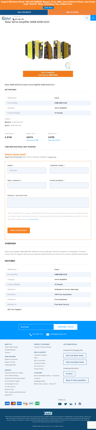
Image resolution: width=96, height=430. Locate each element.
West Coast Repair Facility (75, 362)
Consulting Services (11, 384)
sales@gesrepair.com (58, 334)
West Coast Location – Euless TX (45, 384)
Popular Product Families (42, 347)
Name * (11, 166)
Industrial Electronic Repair (14, 373)
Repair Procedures (11, 359)
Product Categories (42, 344)
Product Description (17, 196)
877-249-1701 (19, 19)
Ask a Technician (39, 361)
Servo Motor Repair (11, 376)
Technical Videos (40, 363)
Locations (38, 373)
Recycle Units (9, 389)
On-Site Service (10, 387)
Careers (7, 353)
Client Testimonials (11, 347)
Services (8, 370)
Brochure (69, 373)
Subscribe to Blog (65, 327)
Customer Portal (70, 344)
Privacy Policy (33, 219)
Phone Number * (57, 181)
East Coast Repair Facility (75, 355)
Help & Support (40, 352)
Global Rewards (10, 350)
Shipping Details (10, 365)
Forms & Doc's (39, 366)
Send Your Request (18, 230)
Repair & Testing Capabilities (76, 380)
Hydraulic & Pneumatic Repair (15, 378)
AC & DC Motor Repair (12, 381)
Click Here (48, 7)
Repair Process (10, 362)
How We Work (10, 357)
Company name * (57, 166)
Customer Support (40, 355)
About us (8, 344)
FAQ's (36, 358)
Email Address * (15, 181)
